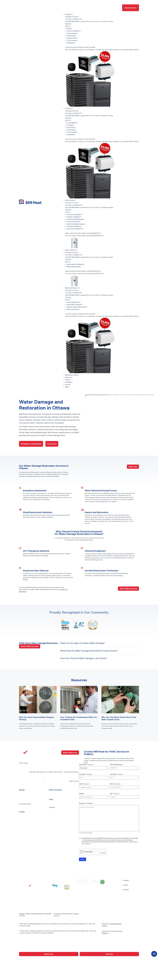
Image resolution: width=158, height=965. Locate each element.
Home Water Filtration (74, 304)
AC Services (71, 127)
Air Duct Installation (25, 791)
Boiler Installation (24, 794)
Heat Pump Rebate (73, 222)
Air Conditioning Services (27, 817)
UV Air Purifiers (72, 40)
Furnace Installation (73, 31)
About (67, 384)
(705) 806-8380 (44, 6)
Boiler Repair (23, 796)
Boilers (69, 28)
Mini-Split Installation (73, 226)
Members (68, 382)
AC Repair (70, 125)
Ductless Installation (73, 217)
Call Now (68, 24)
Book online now (70, 752)
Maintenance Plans (71, 375)
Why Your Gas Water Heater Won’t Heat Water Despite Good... (118, 718)
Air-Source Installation (74, 214)
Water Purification (71, 288)
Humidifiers (70, 43)
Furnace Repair (71, 33)
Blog (66, 387)
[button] (102, 882)
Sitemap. (85, 915)
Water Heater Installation (75, 264)
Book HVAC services (128, 588)
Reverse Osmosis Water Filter (76, 307)
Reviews (51, 813)
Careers (51, 805)
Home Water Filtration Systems (59, 794)
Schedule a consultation (31, 444)
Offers (67, 380)
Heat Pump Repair (25, 822)
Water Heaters (70, 250)
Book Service (130, 8)
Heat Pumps (71, 36)
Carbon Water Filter (73, 302)
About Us (68, 377)
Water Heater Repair (73, 267)
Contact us (52, 444)
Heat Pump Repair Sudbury (75, 224)
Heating (67, 14)
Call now (109, 954)
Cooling (67, 108)
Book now (133, 467)
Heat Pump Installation (74, 229)
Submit (82, 859)
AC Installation (71, 123)
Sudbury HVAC (72, 38)
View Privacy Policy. (123, 842)
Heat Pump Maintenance (75, 219)
